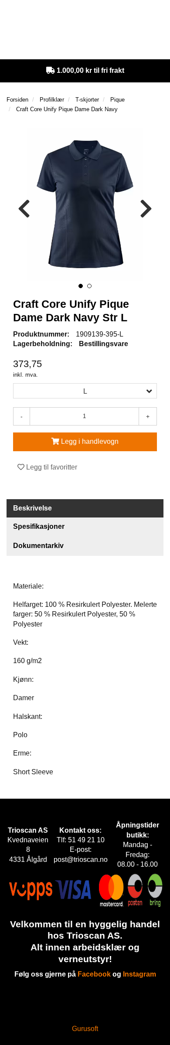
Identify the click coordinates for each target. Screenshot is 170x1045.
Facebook (94, 974)
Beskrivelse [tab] (32, 508)
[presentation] (24, 209)
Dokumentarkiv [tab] (38, 545)
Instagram (139, 974)
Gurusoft (85, 1028)
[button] (80, 286)
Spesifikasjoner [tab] (39, 526)
